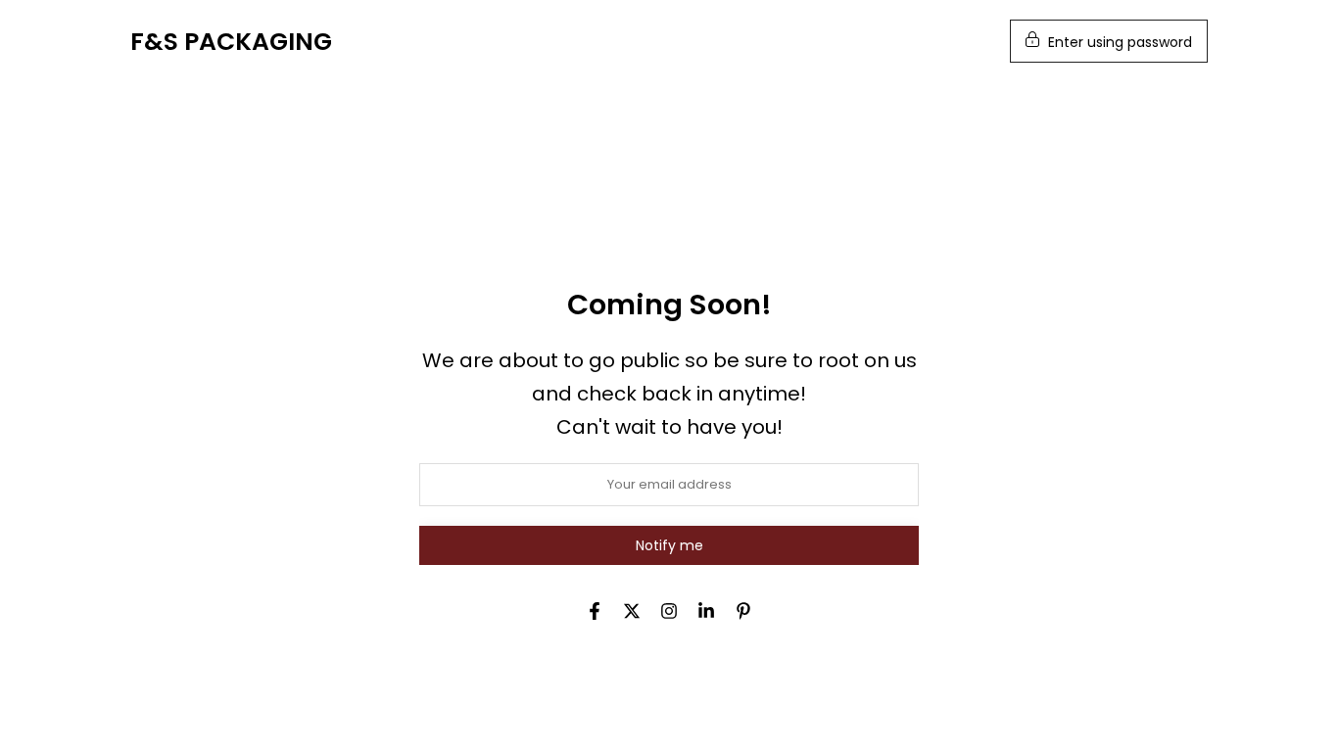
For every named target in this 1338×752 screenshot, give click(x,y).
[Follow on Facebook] (594, 611)
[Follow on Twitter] (632, 611)
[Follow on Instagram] (669, 611)
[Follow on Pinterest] (743, 611)
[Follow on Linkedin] (706, 611)
